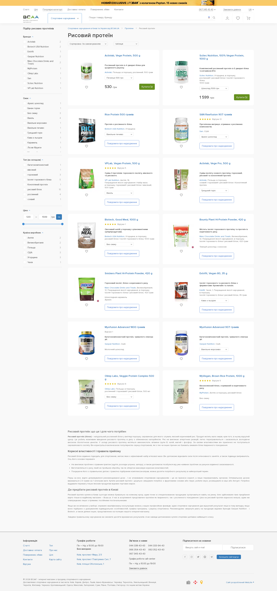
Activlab (108, 72)
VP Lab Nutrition (112, 180)
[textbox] (88, 44)
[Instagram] (191, 557)
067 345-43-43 (137, 553)
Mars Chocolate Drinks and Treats (215, 236)
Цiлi (36, 9)
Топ (51, 545)
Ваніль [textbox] (110, 193)
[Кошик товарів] (248, 18)
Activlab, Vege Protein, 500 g (122, 55)
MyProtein (204, 393)
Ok (59, 217)
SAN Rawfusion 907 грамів (216, 114)
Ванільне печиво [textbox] (115, 134)
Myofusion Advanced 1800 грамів (125, 327)
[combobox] (88, 44)
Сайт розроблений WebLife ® (240, 582)
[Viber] (205, 557)
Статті (26, 9)
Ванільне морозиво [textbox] (211, 349)
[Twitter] (198, 557)
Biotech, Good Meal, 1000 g (121, 219)
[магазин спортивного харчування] (33, 17)
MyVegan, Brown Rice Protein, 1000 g (222, 376)
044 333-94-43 (156, 545)
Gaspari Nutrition (112, 344)
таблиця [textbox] (119, 44)
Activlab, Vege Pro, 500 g (215, 163)
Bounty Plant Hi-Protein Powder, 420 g (223, 219)
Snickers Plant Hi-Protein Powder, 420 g (128, 273)
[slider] (23, 224)
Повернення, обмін (99, 9)
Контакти (118, 9)
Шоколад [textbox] (210, 88)
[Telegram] (211, 557)
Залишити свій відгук (229, 557)
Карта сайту (55, 559)
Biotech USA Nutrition (115, 129)
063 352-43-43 (156, 549)
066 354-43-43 (137, 549)
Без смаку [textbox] (111, 244)
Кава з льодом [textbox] (208, 300)
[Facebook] (185, 557)
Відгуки (27, 564)
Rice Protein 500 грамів (119, 114)
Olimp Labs (110, 389)
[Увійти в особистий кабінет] (227, 18)
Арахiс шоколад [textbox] (209, 137)
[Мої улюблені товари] (238, 18)
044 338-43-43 (137, 545)
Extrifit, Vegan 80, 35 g (213, 273)
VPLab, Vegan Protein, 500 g (122, 163)
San (201, 131)
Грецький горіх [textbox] (208, 190)
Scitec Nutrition (206, 75)
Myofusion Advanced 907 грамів (219, 327)
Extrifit (202, 290)
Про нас (53, 550)
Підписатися (238, 547)
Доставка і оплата (76, 9)
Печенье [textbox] (115, 78)
